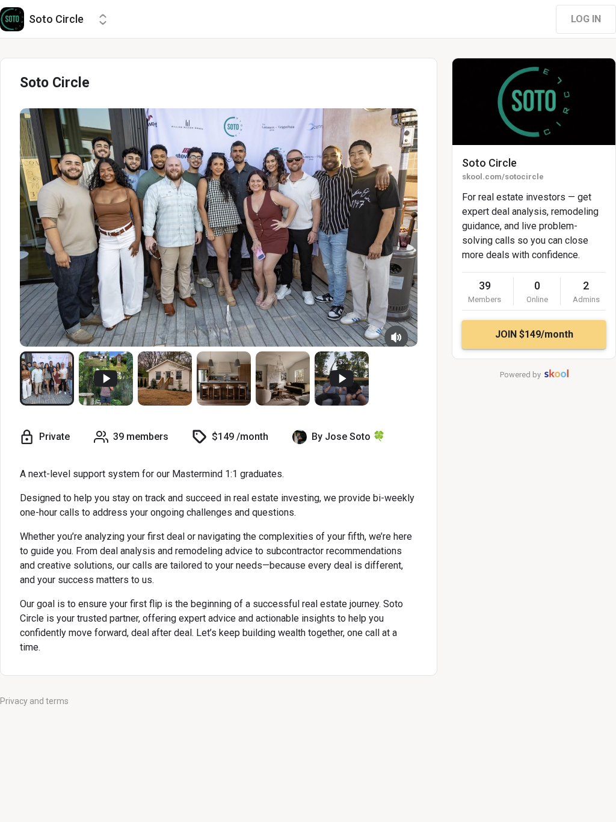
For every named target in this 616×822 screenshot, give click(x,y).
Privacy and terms (34, 701)
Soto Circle (489, 162)
